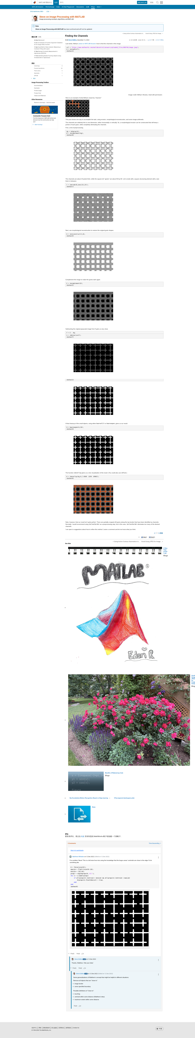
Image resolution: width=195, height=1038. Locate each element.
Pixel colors (48, 70)
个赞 (152, 40)
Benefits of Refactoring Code (114, 773)
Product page (38, 90)
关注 (161, 533)
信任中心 (34, 1027)
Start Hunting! (38, 124)
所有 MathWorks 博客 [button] (36, 11)
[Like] (155, 533)
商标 (40, 1027)
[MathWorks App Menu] (161, 2)
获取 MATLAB (142, 2)
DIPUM (48, 75)
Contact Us (76, 1027)
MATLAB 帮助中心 (45, 2)
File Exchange (50, 7)
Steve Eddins (72, 40)
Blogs (93, 7)
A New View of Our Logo (165, 550)
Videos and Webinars (40, 95)
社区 (56, 2)
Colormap (48, 66)
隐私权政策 (46, 1027)
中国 (160, 1029)
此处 (82, 836)
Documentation (38, 85)
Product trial (37, 93)
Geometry (48, 73)
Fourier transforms (48, 68)
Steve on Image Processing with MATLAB (62, 16)
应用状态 (61, 1027)
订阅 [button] (47, 11)
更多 (34, 78)
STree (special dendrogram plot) (124, 798)
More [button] (98, 7)
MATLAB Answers (37, 7)
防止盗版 (54, 1027)
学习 (61, 2)
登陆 (152, 3)
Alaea (93, 807)
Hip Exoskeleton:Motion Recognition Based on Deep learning (89, 798)
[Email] (151, 537)
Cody (58, 7)
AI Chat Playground (68, 7)
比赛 (87, 7)
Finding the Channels (76, 35)
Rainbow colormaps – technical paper (44, 102)
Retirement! (41, 40)
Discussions (80, 7)
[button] (157, 2)
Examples (37, 88)
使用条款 (68, 1027)
